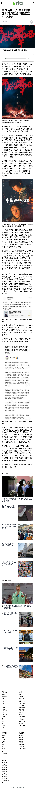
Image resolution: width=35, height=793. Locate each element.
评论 (3, 721)
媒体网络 (4, 714)
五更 (20, 694)
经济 (3, 701)
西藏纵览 (21, 714)
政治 (3, 703)
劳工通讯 (21, 705)
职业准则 (4, 771)
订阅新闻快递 (22, 746)
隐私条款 (4, 774)
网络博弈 (21, 710)
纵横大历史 (22, 725)
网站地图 (4, 778)
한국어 (3, 742)
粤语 (3, 737)
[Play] (4, 58)
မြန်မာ (3, 739)
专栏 (3, 719)
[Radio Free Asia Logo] (18, 3)
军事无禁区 (22, 703)
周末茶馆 (21, 723)
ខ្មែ (2, 746)
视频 (3, 728)
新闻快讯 (4, 694)
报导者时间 (22, 696)
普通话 (3, 735)
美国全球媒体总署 (6, 780)
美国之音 (4, 783)
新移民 (21, 712)
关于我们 (4, 762)
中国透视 (21, 719)
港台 (3, 705)
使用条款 (4, 776)
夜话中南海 (22, 716)
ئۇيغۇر (3, 751)
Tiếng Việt (4, 753)
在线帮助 (4, 765)
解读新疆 (21, 699)
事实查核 (4, 725)
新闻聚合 (21, 742)
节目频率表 (22, 744)
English (4, 755)
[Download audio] (32, 59)
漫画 (3, 723)
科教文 (3, 707)
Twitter (21, 739)
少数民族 (4, 716)
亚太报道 (4, 696)
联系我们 (4, 767)
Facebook (21, 737)
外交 (3, 699)
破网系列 (4, 769)
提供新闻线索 (22, 748)
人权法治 (4, 710)
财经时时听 (22, 701)
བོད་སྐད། (3, 748)
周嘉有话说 (22, 721)
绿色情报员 (22, 707)
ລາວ (3, 744)
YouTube (21, 735)
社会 (3, 712)
